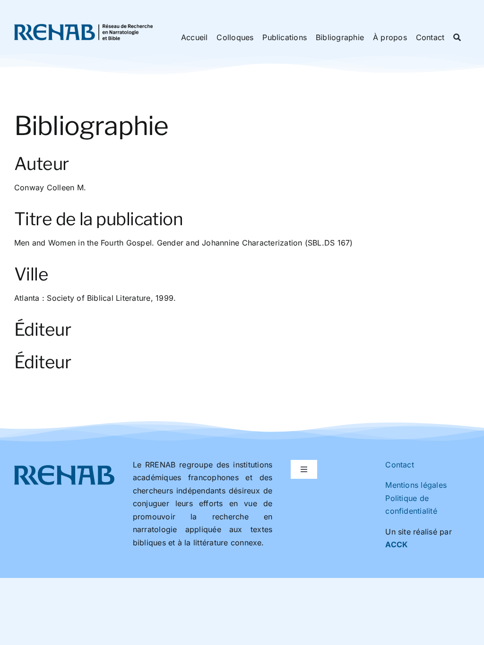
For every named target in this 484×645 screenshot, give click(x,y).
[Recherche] (457, 37)
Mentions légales (416, 485)
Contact (399, 464)
